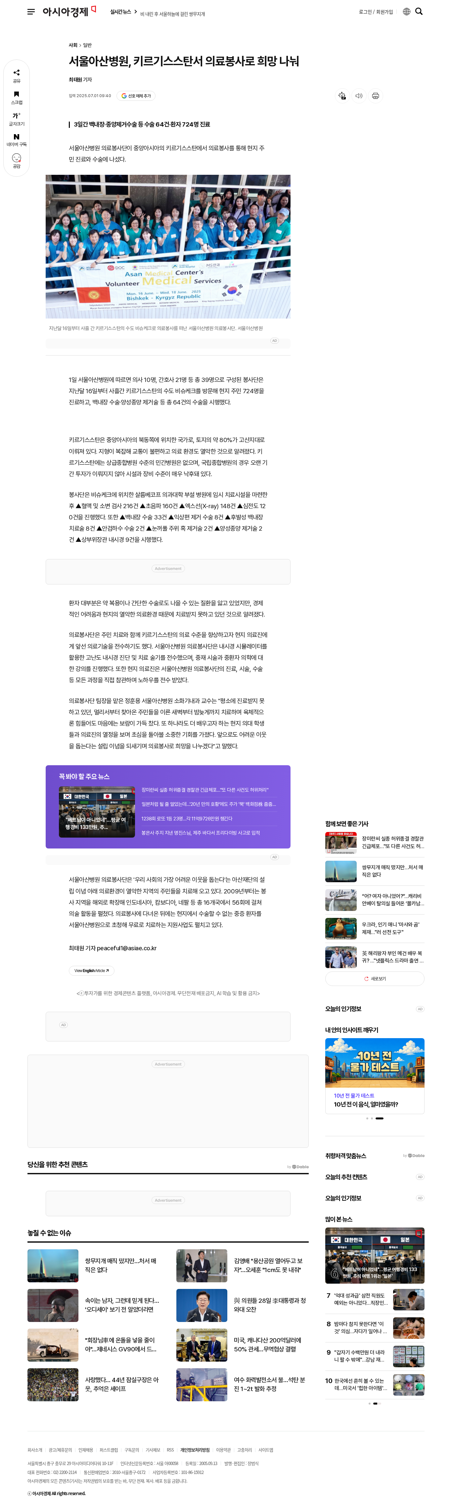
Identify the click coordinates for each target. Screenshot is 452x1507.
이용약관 (223, 1450)
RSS (170, 1450)
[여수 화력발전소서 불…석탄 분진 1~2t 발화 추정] (201, 1399)
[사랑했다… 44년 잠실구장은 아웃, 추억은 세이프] (52, 1399)
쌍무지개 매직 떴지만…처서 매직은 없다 (392, 871)
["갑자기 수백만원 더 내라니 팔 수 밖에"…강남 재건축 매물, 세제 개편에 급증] (409, 1365)
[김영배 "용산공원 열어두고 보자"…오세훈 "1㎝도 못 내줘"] (201, 1280)
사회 (73, 45)
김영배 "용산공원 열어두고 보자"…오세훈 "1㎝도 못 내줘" (268, 1265)
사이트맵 (265, 1450)
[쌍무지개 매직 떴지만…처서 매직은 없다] (341, 880)
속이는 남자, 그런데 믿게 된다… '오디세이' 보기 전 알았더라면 (122, 1305)
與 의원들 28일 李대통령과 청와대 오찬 (270, 1305)
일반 (87, 45)
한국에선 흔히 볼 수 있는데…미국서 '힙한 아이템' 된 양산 (359, 1388)
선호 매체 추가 (139, 96)
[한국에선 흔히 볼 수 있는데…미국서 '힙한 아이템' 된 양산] (409, 1394)
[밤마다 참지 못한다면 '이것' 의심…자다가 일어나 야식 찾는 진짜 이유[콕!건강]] (409, 1337)
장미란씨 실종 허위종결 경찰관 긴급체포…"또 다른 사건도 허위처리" (205, 790)
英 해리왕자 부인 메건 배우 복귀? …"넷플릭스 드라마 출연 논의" (393, 957)
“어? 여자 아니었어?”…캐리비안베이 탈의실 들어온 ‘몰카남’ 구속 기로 (392, 900)
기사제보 (153, 1450)
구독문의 (131, 1450)
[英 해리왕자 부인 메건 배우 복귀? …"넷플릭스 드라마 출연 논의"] (341, 966)
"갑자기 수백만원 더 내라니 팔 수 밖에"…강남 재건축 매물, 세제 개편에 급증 (359, 1360)
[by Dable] (298, 1167)
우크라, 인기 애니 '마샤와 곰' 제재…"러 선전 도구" (390, 928)
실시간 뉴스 (120, 11)
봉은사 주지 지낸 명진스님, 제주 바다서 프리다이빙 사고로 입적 (201, 833)
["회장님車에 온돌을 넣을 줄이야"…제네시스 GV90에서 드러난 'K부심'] (52, 1360)
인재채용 (85, 1450)
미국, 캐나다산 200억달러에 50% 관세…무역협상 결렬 (267, 1345)
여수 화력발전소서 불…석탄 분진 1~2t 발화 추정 (269, 1384)
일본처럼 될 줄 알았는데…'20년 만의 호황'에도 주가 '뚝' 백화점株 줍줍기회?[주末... (209, 804)
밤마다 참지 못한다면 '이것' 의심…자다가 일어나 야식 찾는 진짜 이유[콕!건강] (360, 1331)
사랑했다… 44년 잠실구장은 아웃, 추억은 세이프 (121, 1384)
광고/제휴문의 (60, 1450)
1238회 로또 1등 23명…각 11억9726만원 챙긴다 (187, 819)
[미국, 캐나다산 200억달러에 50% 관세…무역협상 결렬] (201, 1360)
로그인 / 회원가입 (376, 11)
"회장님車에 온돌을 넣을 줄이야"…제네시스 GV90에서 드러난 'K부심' (121, 1345)
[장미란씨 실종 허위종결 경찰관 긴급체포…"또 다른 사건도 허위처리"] (341, 852)
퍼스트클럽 (109, 1450)
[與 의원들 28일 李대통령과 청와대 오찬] (201, 1320)
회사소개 (34, 1450)
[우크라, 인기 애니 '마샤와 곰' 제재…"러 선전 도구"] (341, 937)
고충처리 (244, 1450)
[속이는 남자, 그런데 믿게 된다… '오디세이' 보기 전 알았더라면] (52, 1320)
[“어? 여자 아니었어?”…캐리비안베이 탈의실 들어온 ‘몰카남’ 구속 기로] (341, 909)
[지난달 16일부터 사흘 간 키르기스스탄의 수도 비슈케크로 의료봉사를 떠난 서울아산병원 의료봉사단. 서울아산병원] (168, 247)
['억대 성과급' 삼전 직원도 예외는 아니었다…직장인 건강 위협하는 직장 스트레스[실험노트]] (409, 1308)
